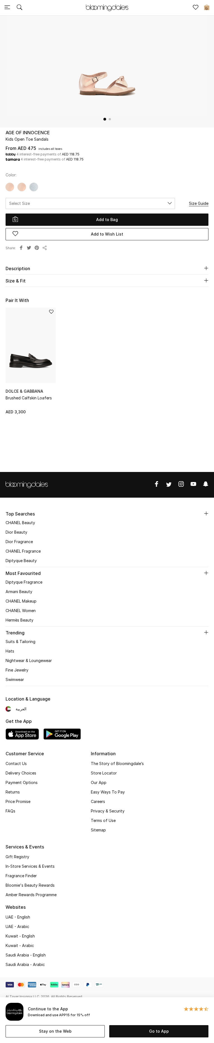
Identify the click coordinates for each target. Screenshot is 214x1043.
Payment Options (22, 782)
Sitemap (98, 830)
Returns (13, 792)
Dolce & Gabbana (24, 391)
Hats (10, 651)
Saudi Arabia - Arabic (25, 964)
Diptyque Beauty (21, 560)
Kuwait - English (20, 936)
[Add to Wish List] (51, 312)
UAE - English (18, 917)
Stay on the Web (55, 1031)
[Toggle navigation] (7, 8)
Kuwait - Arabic (20, 945)
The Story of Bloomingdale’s (117, 763)
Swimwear (15, 679)
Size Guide (198, 203)
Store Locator (104, 773)
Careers (98, 801)
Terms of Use (103, 820)
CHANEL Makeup (21, 601)
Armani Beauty (19, 591)
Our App (98, 782)
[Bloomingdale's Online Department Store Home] (107, 7)
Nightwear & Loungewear (29, 660)
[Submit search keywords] (19, 8)
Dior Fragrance (19, 541)
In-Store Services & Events (30, 866)
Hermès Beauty (19, 620)
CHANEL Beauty (20, 522)
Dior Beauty (16, 532)
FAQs (10, 811)
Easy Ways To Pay (108, 792)
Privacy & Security (108, 811)
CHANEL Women (21, 610)
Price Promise (18, 801)
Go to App (159, 1031)
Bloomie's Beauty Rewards (30, 885)
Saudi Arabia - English (26, 955)
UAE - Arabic (17, 926)
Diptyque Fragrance (24, 582)
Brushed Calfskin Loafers (29, 397)
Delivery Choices (21, 773)
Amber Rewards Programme (31, 894)
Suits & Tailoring (20, 641)
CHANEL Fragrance (23, 551)
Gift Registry (17, 856)
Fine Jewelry (17, 670)
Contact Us (16, 763)
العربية (21, 708)
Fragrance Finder (21, 875)
